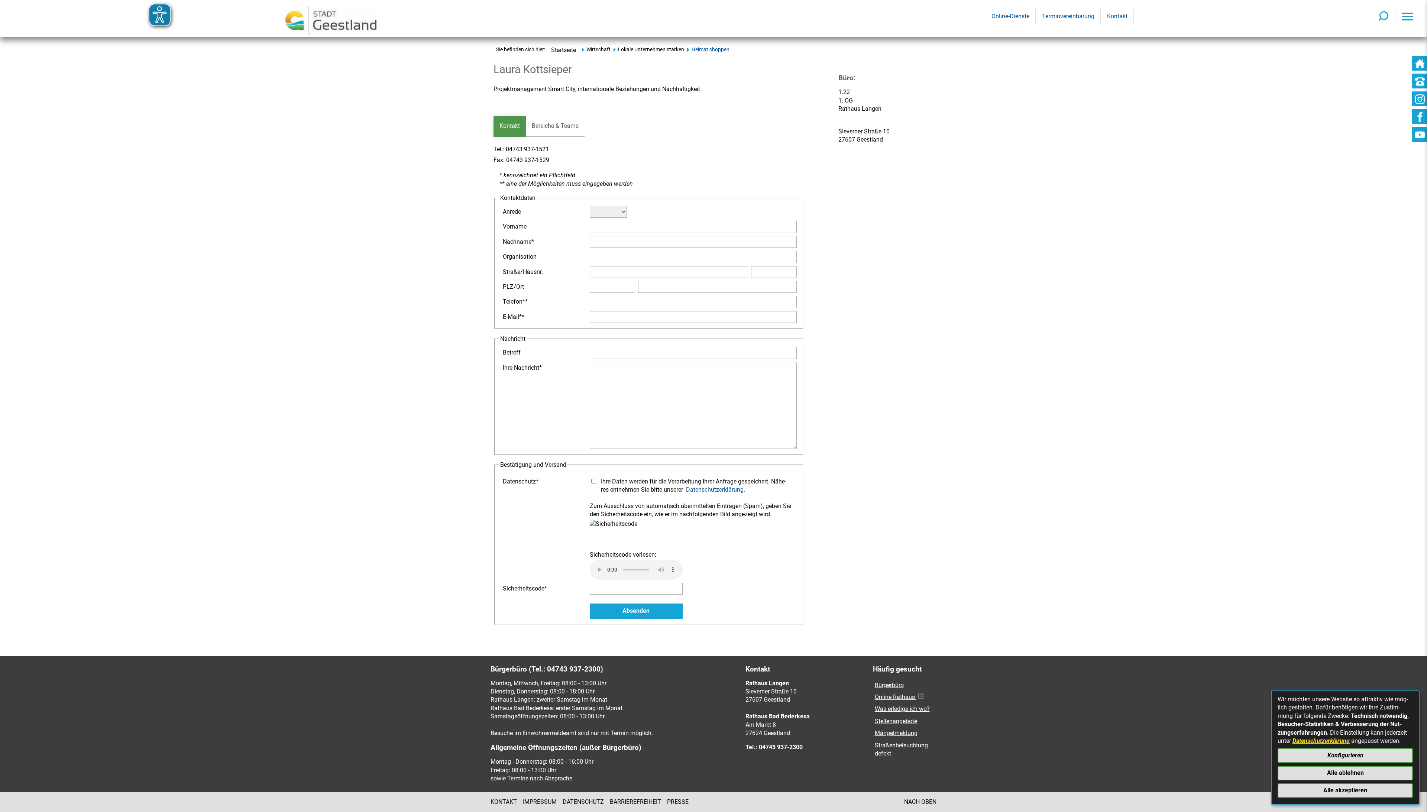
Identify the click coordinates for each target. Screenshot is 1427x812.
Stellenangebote (896, 721)
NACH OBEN (920, 801)
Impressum (540, 801)
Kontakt (509, 125)
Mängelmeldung (896, 733)
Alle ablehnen (1345, 772)
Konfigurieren (1345, 755)
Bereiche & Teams (555, 125)
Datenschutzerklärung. (715, 489)
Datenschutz (583, 801)
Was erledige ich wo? (902, 708)
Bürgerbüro (889, 685)
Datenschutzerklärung (1321, 740)
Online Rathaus (895, 697)
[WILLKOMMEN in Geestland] (330, 18)
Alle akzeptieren (1345, 790)
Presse (678, 801)
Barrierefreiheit (635, 801)
